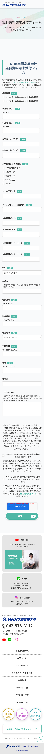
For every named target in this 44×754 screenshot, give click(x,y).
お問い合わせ (23, 751)
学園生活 (22, 680)
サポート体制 (22, 687)
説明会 (8, 715)
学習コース (22, 658)
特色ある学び (22, 665)
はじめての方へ (22, 650)
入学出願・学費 (22, 695)
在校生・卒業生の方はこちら (19, 728)
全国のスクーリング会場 (22, 672)
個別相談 (22, 715)
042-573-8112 (19, 625)
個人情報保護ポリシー (29, 493)
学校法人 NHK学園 (31, 746)
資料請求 (35, 715)
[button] (40, 4)
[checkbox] (22, 99)
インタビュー (22, 702)
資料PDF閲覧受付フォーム (25, 82)
